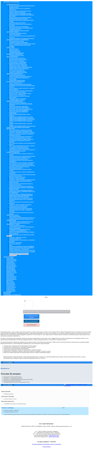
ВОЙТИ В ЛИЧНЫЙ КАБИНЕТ (31, 321)
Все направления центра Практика (31, 316)
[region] (46, 313)
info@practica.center (54, 435)
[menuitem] (11, 1)
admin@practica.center (54, 436)
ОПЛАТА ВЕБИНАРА (31, 325)
